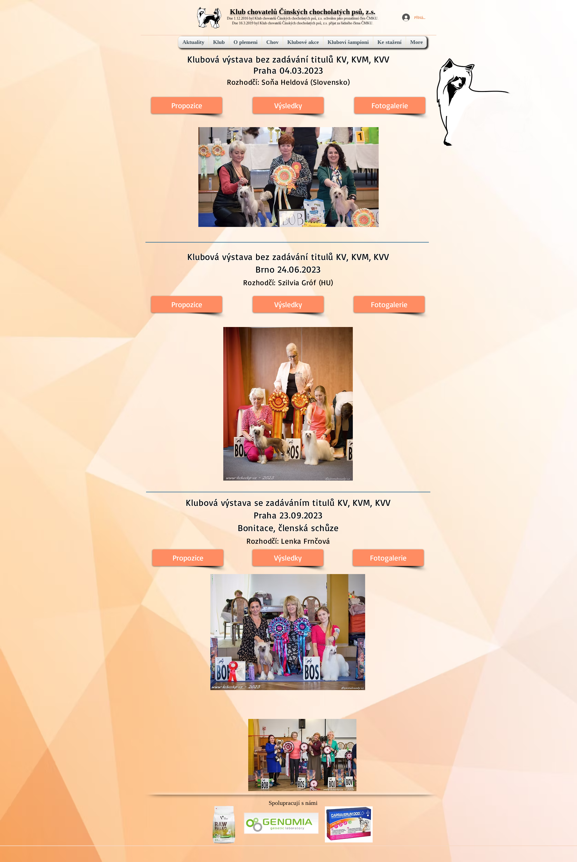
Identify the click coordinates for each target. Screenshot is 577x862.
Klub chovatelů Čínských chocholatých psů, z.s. (302, 12)
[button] (287, 557)
